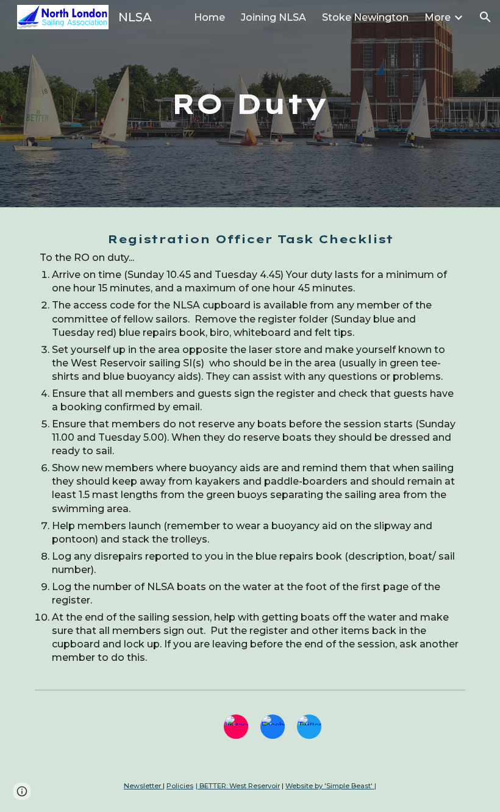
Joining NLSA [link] (273, 17)
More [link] (437, 17)
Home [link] (209, 17)
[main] (250, 104)
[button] (485, 17)
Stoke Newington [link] (365, 17)
